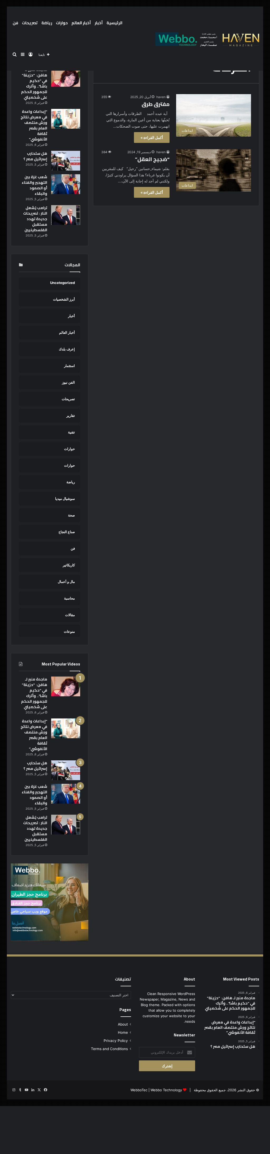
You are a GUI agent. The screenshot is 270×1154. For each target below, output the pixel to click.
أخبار (99, 23)
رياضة (46, 23)
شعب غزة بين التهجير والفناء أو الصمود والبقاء (34, 185)
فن (15, 23)
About (123, 1024)
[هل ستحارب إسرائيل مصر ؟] (65, 161)
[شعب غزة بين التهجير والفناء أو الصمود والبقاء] (65, 184)
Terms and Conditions (109, 1049)
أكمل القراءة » (152, 137)
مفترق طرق (156, 104)
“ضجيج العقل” (152, 159)
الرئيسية (114, 23)
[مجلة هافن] (206, 39)
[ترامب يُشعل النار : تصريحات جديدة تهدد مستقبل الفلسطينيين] (65, 215)
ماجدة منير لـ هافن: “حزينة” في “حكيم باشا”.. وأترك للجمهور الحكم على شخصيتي (34, 83)
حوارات (62, 23)
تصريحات (30, 23)
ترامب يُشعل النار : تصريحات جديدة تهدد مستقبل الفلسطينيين (35, 218)
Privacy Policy (116, 1041)
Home (123, 1032)
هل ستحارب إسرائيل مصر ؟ (35, 156)
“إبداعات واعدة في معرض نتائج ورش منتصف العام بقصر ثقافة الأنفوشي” (34, 125)
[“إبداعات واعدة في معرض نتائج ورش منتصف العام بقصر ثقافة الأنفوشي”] (65, 119)
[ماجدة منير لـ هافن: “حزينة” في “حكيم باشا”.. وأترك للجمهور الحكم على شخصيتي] (65, 77)
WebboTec (139, 1090)
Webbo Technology (166, 1090)
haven (161, 97)
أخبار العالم (81, 23)
